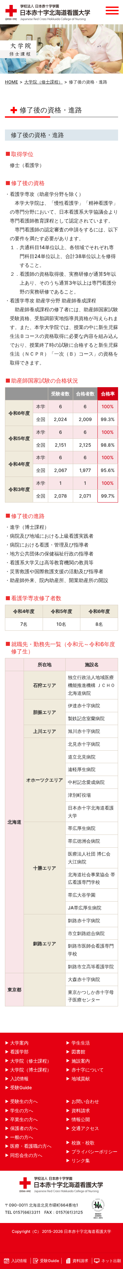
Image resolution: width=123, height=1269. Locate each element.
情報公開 (81, 1119)
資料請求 (81, 1110)
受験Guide (21, 1087)
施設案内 (81, 1061)
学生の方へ (21, 1110)
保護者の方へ (24, 1128)
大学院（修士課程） (43, 81)
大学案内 (19, 1043)
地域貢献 (81, 1078)
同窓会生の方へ (26, 1155)
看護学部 (19, 1051)
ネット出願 (111, 1260)
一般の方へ (21, 1137)
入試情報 (19, 1078)
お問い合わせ (85, 1101)
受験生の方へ (24, 1101)
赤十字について (88, 1069)
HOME (11, 81)
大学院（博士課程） (30, 1069)
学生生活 (81, 1043)
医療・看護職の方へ (30, 1146)
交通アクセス (85, 1128)
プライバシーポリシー (94, 1151)
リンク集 (81, 1160)
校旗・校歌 (83, 1142)
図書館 (78, 1051)
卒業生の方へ (24, 1119)
